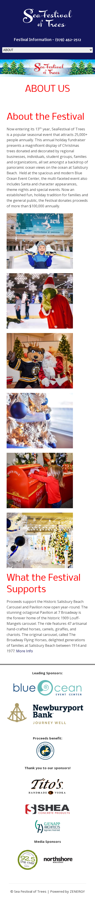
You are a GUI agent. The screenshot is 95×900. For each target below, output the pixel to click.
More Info (24, 651)
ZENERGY (77, 891)
